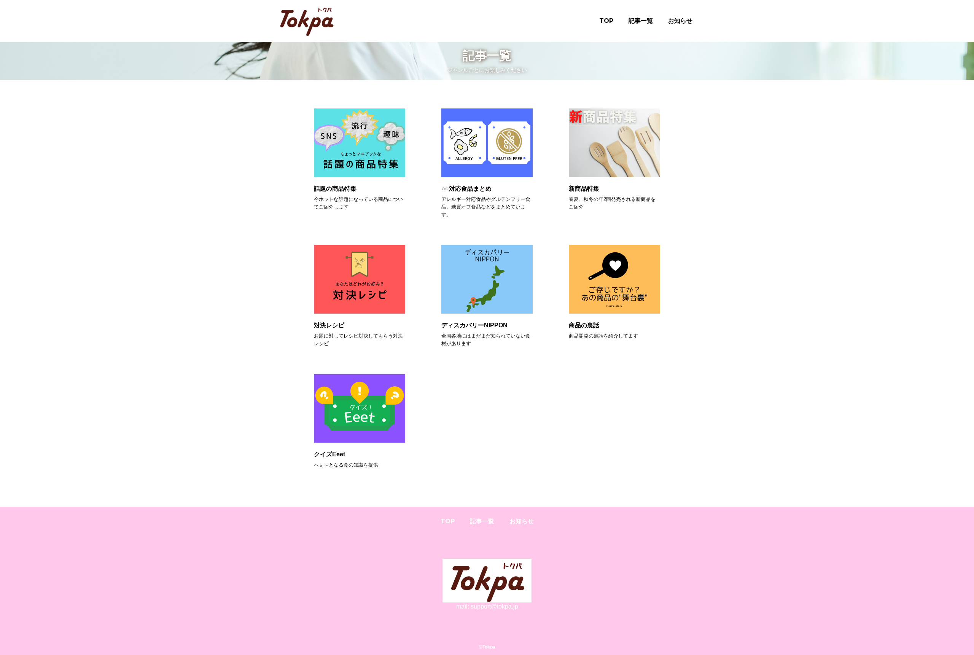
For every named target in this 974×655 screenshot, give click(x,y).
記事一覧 (641, 20)
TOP (606, 20)
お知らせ (680, 20)
